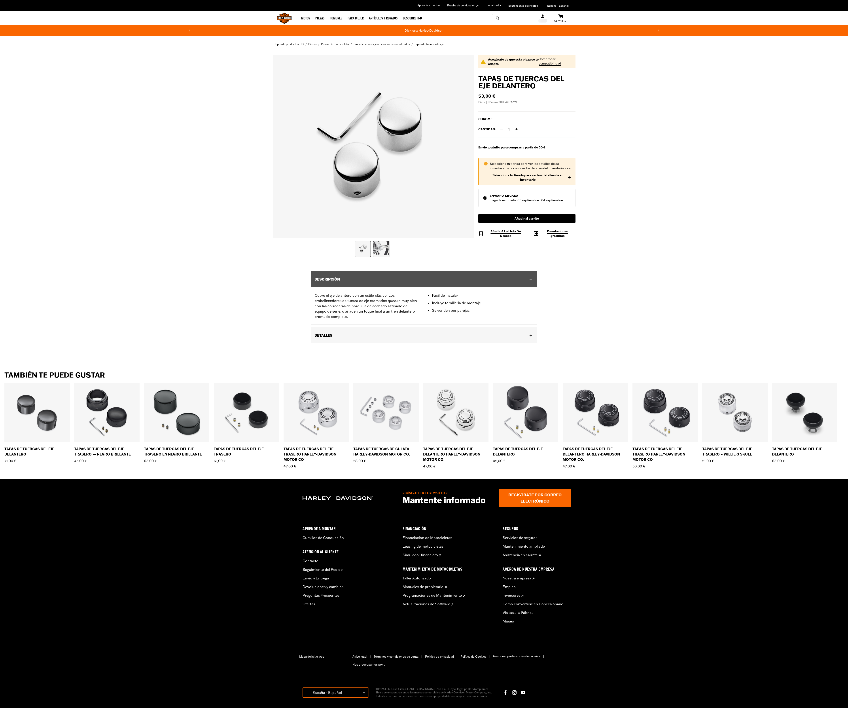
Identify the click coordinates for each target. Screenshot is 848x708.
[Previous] (189, 30)
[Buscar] (511, 18)
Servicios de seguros (520, 537)
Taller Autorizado (417, 578)
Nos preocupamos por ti (368, 664)
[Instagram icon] (514, 692)
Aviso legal (359, 656)
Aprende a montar (428, 5)
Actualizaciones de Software (426, 604)
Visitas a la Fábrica (518, 612)
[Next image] (465, 146)
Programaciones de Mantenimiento (432, 595)
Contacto (310, 561)
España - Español (558, 5)
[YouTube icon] (523, 692)
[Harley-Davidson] (349, 498)
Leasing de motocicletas (423, 546)
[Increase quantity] (516, 129)
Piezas (312, 44)
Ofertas (309, 604)
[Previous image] (281, 146)
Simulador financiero (420, 555)
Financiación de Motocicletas (427, 537)
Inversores (511, 595)
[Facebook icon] (505, 692)
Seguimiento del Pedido (523, 5)
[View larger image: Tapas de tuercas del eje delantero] (373, 146)
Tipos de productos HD (289, 44)
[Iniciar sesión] (543, 18)
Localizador (494, 5)
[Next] (658, 30)
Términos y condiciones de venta (396, 656)
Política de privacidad (439, 656)
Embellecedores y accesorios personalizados (382, 44)
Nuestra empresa (517, 578)
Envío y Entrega (316, 578)
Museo (508, 621)
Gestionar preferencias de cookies (516, 656)
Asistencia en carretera (522, 555)
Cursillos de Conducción (323, 537)
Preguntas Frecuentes (321, 595)
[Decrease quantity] (501, 129)
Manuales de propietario (423, 587)
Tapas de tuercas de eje (429, 44)
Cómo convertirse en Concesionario (533, 604)
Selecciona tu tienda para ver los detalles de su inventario (528, 177)
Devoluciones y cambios (323, 587)
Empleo (509, 587)
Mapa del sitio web (311, 656)
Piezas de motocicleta (335, 44)
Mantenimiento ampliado (524, 546)
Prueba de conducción (461, 5)
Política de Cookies (473, 656)
